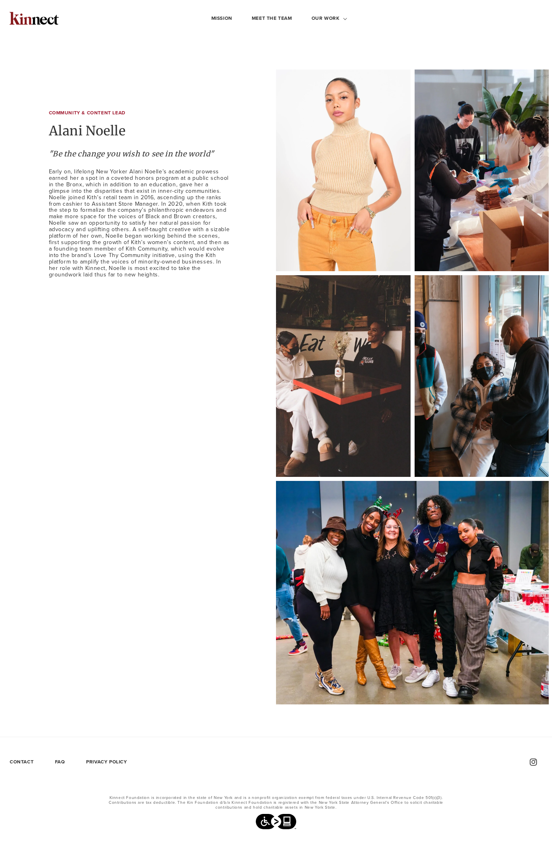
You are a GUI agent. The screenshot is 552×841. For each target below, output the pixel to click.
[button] (326, 19)
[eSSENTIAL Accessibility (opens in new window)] (276, 823)
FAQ (60, 761)
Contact (22, 761)
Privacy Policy (106, 761)
